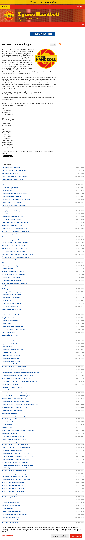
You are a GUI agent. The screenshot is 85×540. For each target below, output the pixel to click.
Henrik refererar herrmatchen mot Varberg (14, 393)
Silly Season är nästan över (10, 237)
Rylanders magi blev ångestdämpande (13, 245)
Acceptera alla (76, 536)
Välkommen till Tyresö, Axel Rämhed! (13, 370)
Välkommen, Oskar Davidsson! (11, 167)
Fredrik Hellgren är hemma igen (11, 202)
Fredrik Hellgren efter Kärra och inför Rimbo (15, 468)
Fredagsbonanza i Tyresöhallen (11, 277)
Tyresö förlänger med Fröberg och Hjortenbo (15, 419)
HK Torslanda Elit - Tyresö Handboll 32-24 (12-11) (16, 448)
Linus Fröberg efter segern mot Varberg (14, 474)
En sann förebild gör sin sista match (13, 240)
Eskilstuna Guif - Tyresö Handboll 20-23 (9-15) (15, 231)
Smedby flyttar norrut (8, 332)
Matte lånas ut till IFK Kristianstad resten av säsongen (18, 430)
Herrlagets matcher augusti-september (13, 205)
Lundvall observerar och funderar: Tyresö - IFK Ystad (17, 375)
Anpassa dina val (7, 536)
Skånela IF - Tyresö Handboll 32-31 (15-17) (14, 407)
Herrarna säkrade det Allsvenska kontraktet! (15, 242)
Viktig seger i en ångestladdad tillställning (14, 283)
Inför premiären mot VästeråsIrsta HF (13, 482)
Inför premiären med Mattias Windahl (13, 485)
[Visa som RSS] (60, 44)
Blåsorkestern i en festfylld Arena (12, 263)
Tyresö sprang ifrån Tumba (10, 497)
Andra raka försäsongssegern (11, 505)
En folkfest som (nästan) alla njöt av (13, 271)
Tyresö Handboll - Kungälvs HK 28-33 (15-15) (15, 453)
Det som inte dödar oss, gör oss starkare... (15, 251)
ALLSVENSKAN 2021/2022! (10, 523)
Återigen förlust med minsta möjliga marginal (15, 257)
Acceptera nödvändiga (60, 536)
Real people (5, 289)
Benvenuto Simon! (7, 427)
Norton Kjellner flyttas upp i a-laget (12, 179)
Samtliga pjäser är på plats (10, 320)
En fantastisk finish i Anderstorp (11, 280)
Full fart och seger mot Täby (10, 502)
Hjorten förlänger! (7, 190)
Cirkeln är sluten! (7, 323)
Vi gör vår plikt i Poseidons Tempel (12, 315)
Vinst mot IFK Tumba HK (9, 508)
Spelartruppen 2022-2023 (9, 413)
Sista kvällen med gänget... (10, 433)
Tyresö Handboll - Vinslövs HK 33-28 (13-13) (15, 445)
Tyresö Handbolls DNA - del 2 (11, 358)
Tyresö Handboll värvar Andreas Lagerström (15, 193)
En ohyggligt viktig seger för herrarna (13, 436)
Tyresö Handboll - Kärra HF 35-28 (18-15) (14, 471)
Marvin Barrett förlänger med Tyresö (12, 216)
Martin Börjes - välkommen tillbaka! (12, 225)
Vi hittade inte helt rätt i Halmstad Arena (14, 274)
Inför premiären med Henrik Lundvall (13, 491)
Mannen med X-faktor (8, 341)
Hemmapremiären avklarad (10, 306)
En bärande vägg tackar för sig (11, 188)
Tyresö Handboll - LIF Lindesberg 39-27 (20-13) (16, 459)
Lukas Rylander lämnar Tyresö (11, 214)
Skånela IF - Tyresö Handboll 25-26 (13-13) (14, 228)
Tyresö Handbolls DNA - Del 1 (11, 361)
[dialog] (42, 531)
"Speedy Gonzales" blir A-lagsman (12, 344)
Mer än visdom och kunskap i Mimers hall (14, 248)
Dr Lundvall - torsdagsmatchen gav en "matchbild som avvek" (20, 381)
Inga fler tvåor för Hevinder (10, 335)
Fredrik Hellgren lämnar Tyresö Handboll (14, 439)
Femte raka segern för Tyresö (11, 494)
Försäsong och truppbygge (16, 44)
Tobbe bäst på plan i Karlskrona (11, 303)
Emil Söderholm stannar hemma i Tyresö (14, 208)
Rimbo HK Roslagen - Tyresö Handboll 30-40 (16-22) (17, 465)
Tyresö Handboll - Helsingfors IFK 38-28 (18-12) (16, 396)
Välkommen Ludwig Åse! (9, 185)
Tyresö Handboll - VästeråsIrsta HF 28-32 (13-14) (16, 479)
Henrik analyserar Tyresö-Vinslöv (11, 390)
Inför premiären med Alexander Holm (13, 488)
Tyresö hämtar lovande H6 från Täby (12, 349)
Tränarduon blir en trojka (9, 352)
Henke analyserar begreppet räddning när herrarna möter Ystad (21, 372)
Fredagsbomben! (7, 346)
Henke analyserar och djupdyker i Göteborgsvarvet (17, 378)
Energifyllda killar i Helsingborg (11, 292)
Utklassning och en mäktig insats (12, 266)
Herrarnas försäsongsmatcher (11, 500)
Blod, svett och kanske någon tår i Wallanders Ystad (17, 254)
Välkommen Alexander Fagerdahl (12, 294)
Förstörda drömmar (8, 312)
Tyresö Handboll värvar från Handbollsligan (15, 514)
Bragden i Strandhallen (9, 318)
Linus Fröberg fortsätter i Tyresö (11, 219)
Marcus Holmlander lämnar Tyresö (12, 422)
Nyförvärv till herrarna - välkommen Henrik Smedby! (17, 520)
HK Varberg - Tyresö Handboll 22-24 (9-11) (14, 476)
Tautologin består (7, 300)
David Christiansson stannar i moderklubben (15, 222)
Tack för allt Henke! (7, 424)
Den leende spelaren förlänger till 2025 (13, 329)
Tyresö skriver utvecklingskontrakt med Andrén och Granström (20, 404)
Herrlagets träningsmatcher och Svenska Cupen (16, 234)
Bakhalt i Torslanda (7, 268)
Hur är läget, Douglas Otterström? (12, 450)
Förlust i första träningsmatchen (11, 511)
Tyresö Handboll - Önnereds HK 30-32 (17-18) (15, 401)
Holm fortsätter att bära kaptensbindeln (14, 364)
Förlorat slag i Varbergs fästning (11, 297)
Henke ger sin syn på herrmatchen (12, 387)
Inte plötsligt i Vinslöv (8, 286)
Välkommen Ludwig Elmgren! (10, 182)
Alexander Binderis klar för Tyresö (12, 410)
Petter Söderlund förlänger (10, 442)
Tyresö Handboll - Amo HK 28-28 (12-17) (14, 367)
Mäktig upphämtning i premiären (11, 309)
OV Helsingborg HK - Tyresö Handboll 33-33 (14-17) (17, 456)
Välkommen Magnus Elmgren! (11, 173)
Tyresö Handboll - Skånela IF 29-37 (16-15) (14, 196)
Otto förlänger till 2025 (8, 338)
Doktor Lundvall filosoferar (10, 384)
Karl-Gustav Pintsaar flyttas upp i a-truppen (14, 416)
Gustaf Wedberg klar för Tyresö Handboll (14, 176)
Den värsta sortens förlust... (10, 260)
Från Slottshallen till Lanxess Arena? (13, 326)
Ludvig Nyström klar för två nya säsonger (14, 211)
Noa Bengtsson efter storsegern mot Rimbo (15, 462)
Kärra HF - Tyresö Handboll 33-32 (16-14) (14, 398)
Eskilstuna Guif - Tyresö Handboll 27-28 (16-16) (16, 199)
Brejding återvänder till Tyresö (11, 355)
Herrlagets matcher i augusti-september (14, 170)
